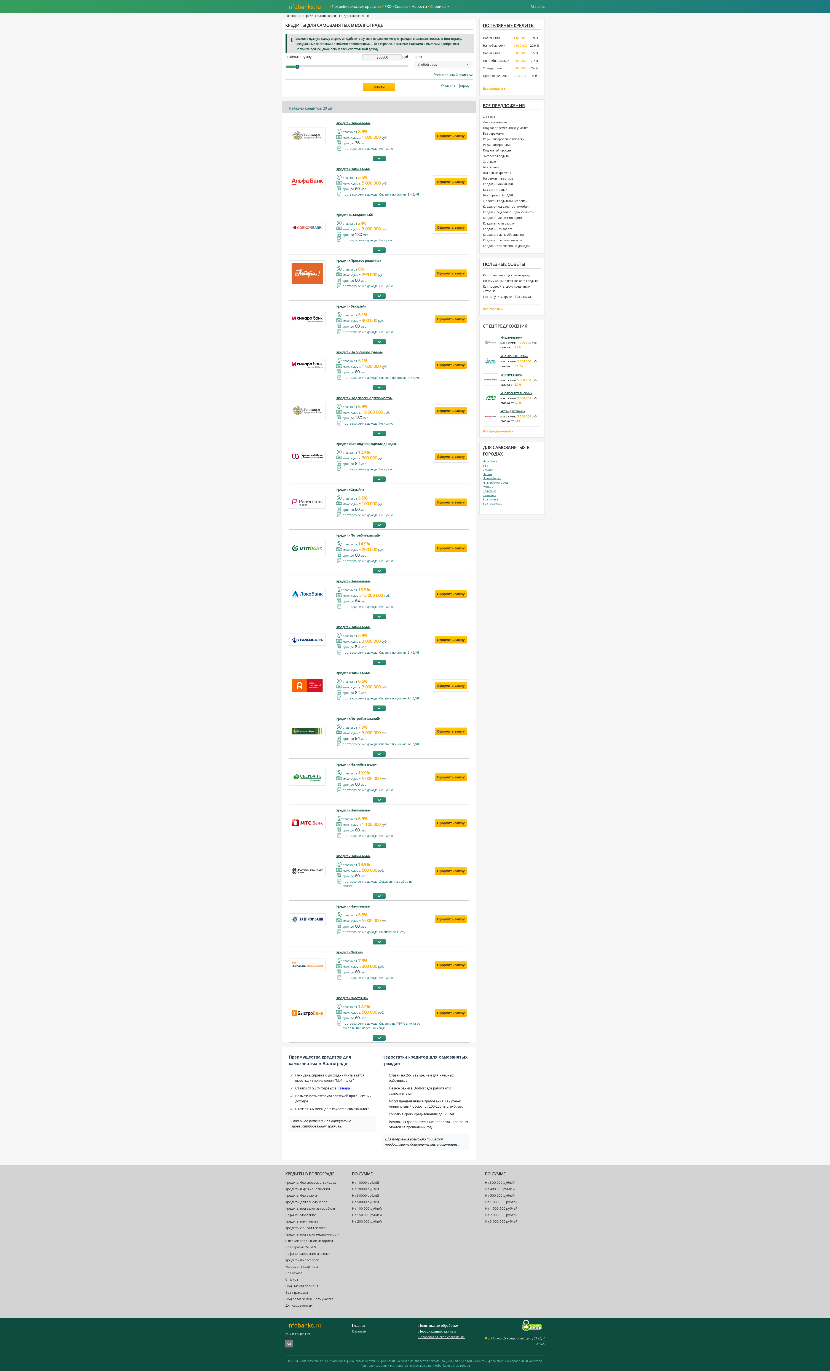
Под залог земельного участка (505, 128)
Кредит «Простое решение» (358, 260)
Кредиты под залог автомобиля (506, 206)
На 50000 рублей (365, 1202)
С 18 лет (489, 117)
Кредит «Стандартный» (355, 214)
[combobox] (444, 64)
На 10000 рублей (365, 1182)
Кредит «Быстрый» (351, 306)
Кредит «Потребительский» (358, 535)
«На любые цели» (514, 356)
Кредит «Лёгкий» (349, 952)
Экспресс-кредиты (496, 156)
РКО (388, 6)
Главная (291, 16)
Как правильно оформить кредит (507, 275)
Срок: (419, 56)
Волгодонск (491, 499)
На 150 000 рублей (367, 1215)
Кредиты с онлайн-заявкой (502, 240)
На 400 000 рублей (500, 1189)
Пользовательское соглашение (441, 1337)
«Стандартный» (512, 411)
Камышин (489, 495)
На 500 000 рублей (500, 1195)
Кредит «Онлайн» (350, 489)
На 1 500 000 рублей (501, 1208)
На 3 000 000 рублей (501, 1221)
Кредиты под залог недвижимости (508, 212)
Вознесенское (492, 503)
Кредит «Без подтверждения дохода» (366, 443)
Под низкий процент (498, 150)
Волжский (489, 491)
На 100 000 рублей (367, 1208)
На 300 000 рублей (500, 1182)
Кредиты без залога (497, 229)
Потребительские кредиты (356, 6)
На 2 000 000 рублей (501, 1215)
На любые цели (494, 45)
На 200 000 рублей (367, 1221)
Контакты (359, 1331)
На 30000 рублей (365, 1195)
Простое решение (496, 76)
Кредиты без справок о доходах (506, 246)
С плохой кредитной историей (505, 201)
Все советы (492, 309)
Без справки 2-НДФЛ (498, 195)
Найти (379, 87)
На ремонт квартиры (498, 178)
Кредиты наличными (498, 184)
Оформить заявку (451, 136)
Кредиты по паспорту (499, 223)
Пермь (487, 474)
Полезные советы (504, 264)
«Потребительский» (516, 393)
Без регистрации (495, 190)
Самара (488, 470)
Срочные (489, 161)
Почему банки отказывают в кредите (510, 281)
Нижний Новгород (495, 482)
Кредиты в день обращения (503, 234)
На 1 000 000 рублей (501, 1202)
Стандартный (493, 68)
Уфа (485, 466)
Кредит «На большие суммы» (359, 352)
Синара (344, 1088)
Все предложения (497, 431)
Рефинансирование (497, 145)
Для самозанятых (356, 16)
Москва (488, 487)
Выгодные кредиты (497, 173)
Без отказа (491, 167)
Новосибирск (492, 478)
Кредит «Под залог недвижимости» (364, 398)
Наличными (491, 38)
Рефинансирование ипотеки (503, 139)
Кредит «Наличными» (353, 123)
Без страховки (493, 133)
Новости (419, 6)
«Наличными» (511, 337)
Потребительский (496, 61)
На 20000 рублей (365, 1189)
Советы (401, 6)
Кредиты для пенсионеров (502, 218)
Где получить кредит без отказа (507, 297)
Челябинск (490, 461)
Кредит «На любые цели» (356, 764)
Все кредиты (493, 88)
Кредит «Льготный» (352, 998)
